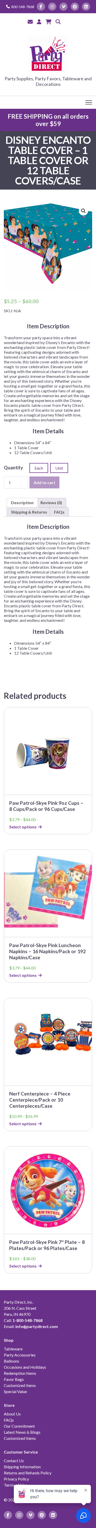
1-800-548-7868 (27, 1320)
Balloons (11, 1361)
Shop (9, 1340)
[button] (83, 210)
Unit (59, 468)
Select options (23, 826)
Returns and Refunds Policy (27, 1472)
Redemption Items (20, 1373)
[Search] (58, 21)
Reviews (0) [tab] (51, 502)
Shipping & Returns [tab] (29, 512)
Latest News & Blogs (22, 1432)
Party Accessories (20, 1354)
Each (39, 468)
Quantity (13, 467)
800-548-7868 (22, 7)
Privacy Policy (16, 1478)
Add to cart (44, 482)
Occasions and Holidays (25, 1367)
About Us (12, 1413)
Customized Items (20, 1385)
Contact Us (14, 1460)
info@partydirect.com (36, 1326)
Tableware (13, 1348)
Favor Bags (14, 1379)
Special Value (15, 1391)
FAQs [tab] (59, 512)
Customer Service (21, 1451)
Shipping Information (22, 1466)
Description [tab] (22, 502)
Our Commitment (19, 1426)
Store (9, 1405)
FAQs (9, 1419)
